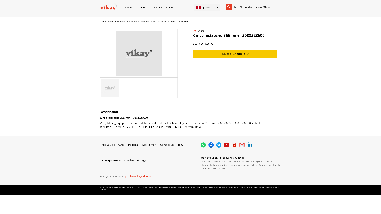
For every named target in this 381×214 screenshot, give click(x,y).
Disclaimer (149, 145)
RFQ (180, 145)
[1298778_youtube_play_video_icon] (226, 145)
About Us (108, 145)
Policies (133, 145)
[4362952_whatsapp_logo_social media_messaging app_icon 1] (203, 145)
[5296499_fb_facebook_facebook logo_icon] (211, 145)
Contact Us (167, 145)
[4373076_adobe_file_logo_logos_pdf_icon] (234, 145)
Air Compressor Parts (112, 160)
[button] (146, 7)
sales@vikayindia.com (140, 176)
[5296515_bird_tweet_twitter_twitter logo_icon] (218, 145)
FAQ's (120, 145)
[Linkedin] (249, 145)
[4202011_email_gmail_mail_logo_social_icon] (242, 145)
